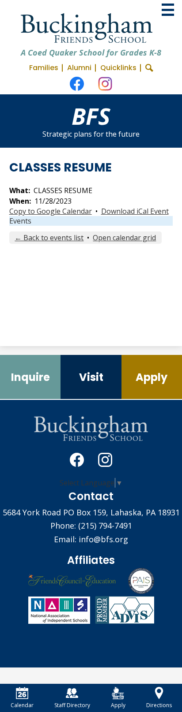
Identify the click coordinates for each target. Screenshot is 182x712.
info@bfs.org (103, 539)
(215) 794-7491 (105, 525)
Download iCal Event (135, 211)
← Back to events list (49, 237)
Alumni (79, 68)
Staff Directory (72, 705)
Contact (91, 496)
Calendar (22, 705)
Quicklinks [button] (118, 68)
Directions (159, 705)
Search (149, 68)
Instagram (105, 83)
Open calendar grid (124, 237)
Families (43, 68)
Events (20, 221)
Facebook (76, 83)
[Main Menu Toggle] (168, 9)
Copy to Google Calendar (50, 211)
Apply (118, 705)
